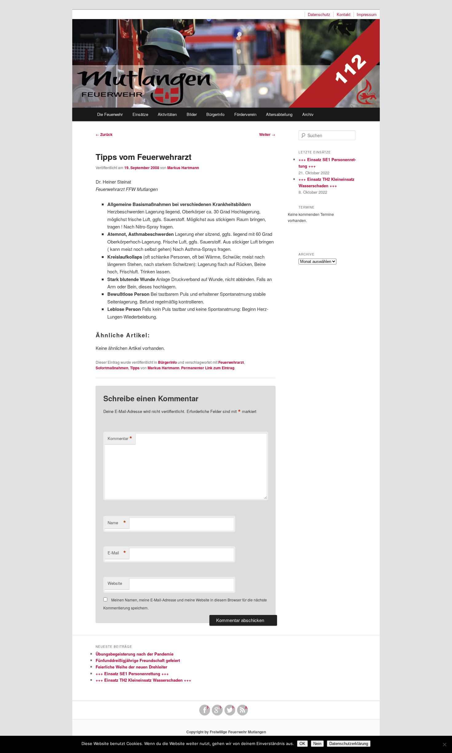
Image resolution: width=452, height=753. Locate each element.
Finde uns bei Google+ (221, 707)
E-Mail (117, 553)
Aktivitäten (167, 114)
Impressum (367, 14)
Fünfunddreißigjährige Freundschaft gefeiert (138, 660)
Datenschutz (319, 14)
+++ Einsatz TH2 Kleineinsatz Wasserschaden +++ (143, 680)
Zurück (104, 134)
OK (302, 743)
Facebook (208, 707)
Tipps (135, 368)
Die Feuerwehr (110, 114)
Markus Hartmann (183, 167)
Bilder (192, 114)
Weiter (267, 134)
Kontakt (344, 14)
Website (115, 583)
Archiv (308, 114)
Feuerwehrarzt (231, 362)
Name (117, 523)
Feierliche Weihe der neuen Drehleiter (131, 667)
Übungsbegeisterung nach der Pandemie (134, 654)
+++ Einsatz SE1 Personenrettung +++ (132, 673)
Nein (317, 743)
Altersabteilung (279, 114)
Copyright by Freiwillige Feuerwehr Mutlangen (226, 732)
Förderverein (245, 114)
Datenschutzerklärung (348, 743)
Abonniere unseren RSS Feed (246, 707)
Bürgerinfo (215, 114)
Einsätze (140, 114)
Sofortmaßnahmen (112, 368)
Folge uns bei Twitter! (233, 707)
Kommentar (120, 438)
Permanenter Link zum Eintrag (207, 368)
